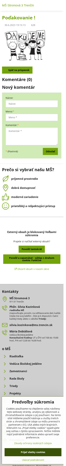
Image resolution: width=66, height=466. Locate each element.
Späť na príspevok (18, 70)
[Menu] (59, 5)
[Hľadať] (51, 5)
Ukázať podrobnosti (33, 459)
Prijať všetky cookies (33, 452)
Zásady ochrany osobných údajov (33, 443)
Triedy (42, 318)
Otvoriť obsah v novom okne (33, 269)
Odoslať (50, 151)
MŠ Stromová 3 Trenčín (18, 5)
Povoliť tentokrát (32, 249)
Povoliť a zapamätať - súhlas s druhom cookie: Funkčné (31, 259)
